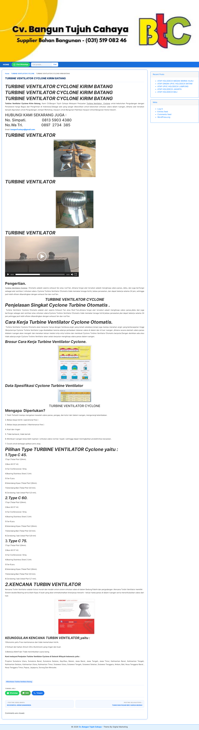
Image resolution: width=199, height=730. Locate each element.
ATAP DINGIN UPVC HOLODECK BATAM (174, 83)
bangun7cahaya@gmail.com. (22, 129)
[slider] (40, 274)
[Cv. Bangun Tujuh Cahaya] (99, 31)
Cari (55, 64)
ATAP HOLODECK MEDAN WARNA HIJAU (175, 81)
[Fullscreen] (76, 274)
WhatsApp (14, 693)
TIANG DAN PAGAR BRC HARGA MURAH (127, 705)
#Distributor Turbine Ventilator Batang (19, 681)
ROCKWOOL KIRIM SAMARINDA (19, 705)
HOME (6, 64)
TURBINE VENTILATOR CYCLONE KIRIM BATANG (35, 78)
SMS (27, 693)
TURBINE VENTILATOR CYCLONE (22, 73)
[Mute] (72, 274)
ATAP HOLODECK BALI (167, 92)
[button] (42, 256)
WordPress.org (163, 117)
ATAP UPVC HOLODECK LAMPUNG (172, 86)
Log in (160, 109)
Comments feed (164, 114)
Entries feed (162, 111)
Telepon (39, 693)
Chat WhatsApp (22, 64)
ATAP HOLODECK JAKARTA (169, 89)
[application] (42, 256)
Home (7, 73)
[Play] (8, 274)
